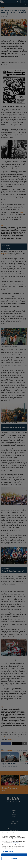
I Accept (14, 854)
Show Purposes (14, 858)
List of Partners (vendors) (7, 851)
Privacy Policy (15, 842)
